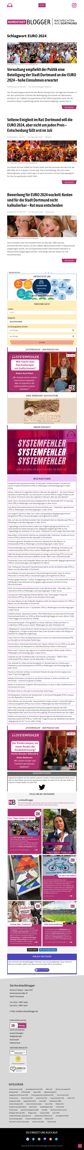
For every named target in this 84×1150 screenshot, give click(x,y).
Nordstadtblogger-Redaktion (41, 87)
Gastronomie (27, 1098)
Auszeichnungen (16, 1033)
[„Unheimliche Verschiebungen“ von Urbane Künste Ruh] (24, 877)
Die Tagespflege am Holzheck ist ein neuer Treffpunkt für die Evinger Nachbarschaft (41, 530)
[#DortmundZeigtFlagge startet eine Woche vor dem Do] (24, 831)
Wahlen (49, 1119)
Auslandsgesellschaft (34, 1089)
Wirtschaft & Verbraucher (19, 1122)
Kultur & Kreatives (34, 1104)
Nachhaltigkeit (46, 1107)
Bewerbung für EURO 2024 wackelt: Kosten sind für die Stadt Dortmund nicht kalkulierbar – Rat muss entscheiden (39, 200)
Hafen (70, 1098)
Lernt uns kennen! (17, 1030)
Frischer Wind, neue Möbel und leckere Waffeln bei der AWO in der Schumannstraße (40, 555)
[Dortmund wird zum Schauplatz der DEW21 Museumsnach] (59, 831)
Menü (42, 5)
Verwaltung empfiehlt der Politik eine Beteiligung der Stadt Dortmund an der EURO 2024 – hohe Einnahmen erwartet (41, 75)
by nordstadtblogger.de (41, 1146)
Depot (37, 1092)
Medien (60, 1104)
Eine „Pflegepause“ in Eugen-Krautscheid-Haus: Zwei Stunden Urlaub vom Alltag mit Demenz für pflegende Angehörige (41, 631)
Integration (14, 1101)
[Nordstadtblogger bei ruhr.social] (44, 1139)
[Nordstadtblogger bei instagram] (56, 1139)
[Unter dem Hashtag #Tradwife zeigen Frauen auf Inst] (24, 923)
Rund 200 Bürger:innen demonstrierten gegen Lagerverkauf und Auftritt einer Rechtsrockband (41, 581)
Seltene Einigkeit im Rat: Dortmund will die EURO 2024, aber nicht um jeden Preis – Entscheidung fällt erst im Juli (40, 125)
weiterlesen (69, 107)
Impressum (14, 1039)
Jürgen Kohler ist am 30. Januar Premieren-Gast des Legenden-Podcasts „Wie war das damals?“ (41, 495)
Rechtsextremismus (59, 1110)
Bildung (13, 1092)
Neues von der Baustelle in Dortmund (36, 537)
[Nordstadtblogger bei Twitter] (39, 1139)
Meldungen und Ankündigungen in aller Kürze (38, 503)
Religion (32, 1113)
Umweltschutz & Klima (43, 1116)
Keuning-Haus (55, 1101)
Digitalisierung (50, 1092)
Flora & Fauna (63, 1095)
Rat (44, 1110)
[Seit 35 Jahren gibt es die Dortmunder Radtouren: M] (59, 877)
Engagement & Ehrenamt (18, 1095)
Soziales (44, 1113)
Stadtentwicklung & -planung (20, 1116)
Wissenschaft (38, 1122)
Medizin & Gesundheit (17, 1107)
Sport (56, 1113)
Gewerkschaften (57, 1098)
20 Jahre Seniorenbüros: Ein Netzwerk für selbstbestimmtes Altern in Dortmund (41, 645)
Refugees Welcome (17, 1113)
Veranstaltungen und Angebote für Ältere (41, 516)
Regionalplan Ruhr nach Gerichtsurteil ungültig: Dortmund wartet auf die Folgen (41, 712)
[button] (42, 289)
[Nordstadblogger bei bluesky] (27, 1139)
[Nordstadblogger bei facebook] (33, 1139)
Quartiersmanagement (29, 1110)
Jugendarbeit (30, 1101)
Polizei (13, 1110)
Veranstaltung (15, 1119)
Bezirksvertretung (63, 1089)
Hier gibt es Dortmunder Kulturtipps (40, 597)
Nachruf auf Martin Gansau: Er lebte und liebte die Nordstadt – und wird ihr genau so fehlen (38, 679)
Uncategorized (62, 1116)
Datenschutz (15, 1043)
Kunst (48, 1104)
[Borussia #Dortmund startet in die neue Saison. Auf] (59, 923)
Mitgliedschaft (16, 1036)
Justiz (42, 1101)
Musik (33, 1107)
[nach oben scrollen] (80, 1146)
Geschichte (41, 1098)
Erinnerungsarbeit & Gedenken (42, 1095)
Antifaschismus (15, 1089)
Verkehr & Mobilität (34, 1119)
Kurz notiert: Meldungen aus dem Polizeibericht (50, 550)
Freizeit (13, 1098)
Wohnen (51, 1122)
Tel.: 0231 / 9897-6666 (19, 1002)
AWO (49, 1089)
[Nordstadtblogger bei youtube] (50, 1139)
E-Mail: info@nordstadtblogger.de (24, 1011)
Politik (60, 1107)
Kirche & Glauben (16, 1104)
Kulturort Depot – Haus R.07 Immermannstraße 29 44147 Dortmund (21, 993)
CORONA (25, 1092)
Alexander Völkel (37, 137)
